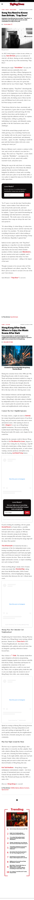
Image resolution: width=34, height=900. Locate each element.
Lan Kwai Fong (17, 453)
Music (7, 9)
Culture (8, 324)
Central (27, 415)
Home (3, 9)
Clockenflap (20, 569)
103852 (12, 788)
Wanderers (26, 252)
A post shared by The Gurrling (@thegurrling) (17, 624)
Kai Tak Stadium (7, 767)
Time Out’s (21, 641)
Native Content (24, 788)
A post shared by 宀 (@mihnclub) (17, 720)
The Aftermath (7, 545)
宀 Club (13, 655)
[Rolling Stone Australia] (17, 5)
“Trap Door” (15, 277)
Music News (13, 9)
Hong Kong (11, 784)
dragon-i (8, 425)
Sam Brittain (10, 56)
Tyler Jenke (7, 24)
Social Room (6, 527)
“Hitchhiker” (18, 67)
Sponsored (5, 789)
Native (17, 788)
